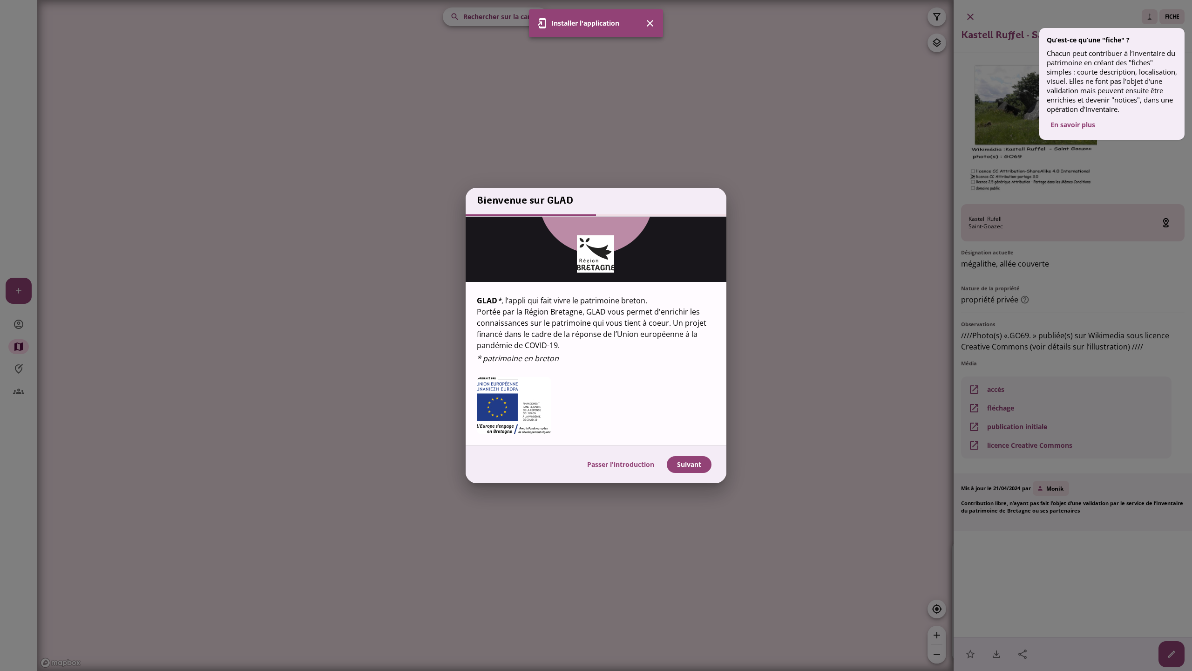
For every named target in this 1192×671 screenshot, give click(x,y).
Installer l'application (585, 23)
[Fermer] (650, 23)
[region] (596, 331)
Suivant (689, 464)
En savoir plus (1072, 124)
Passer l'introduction (620, 464)
